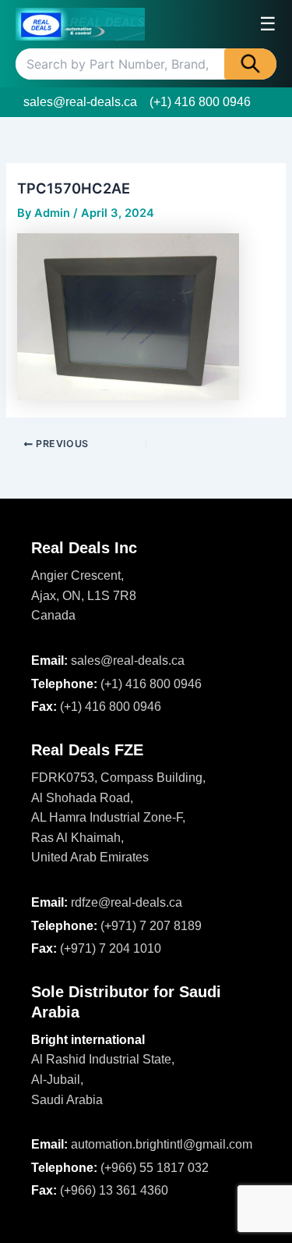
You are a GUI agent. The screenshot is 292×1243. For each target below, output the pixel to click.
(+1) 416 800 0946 (200, 101)
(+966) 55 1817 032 (154, 1167)
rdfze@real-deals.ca (126, 902)
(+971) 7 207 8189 (151, 925)
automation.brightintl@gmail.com (161, 1144)
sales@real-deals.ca (80, 101)
